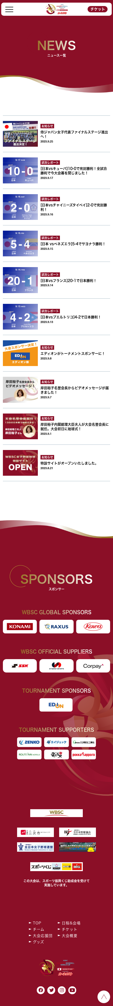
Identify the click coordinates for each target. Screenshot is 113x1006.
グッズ (38, 942)
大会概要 (70, 936)
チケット (97, 9)
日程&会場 (71, 923)
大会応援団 (43, 936)
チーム (38, 929)
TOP (37, 923)
